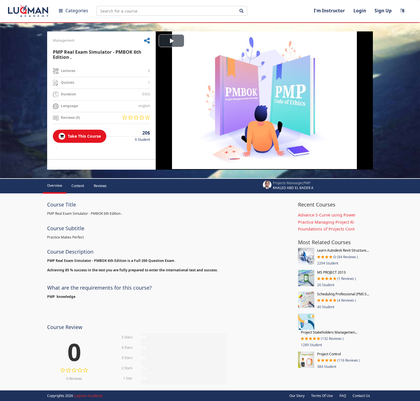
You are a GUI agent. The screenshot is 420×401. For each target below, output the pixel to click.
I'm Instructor (329, 10)
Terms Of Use (322, 395)
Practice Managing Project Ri (326, 222)
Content (77, 185)
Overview (54, 185)
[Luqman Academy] (28, 10)
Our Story (297, 395)
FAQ (342, 395)
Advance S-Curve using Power (327, 215)
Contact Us (361, 395)
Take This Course (84, 136)
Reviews (100, 185)
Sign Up (383, 10)
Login (359, 10)
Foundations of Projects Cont (326, 229)
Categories (76, 10)
